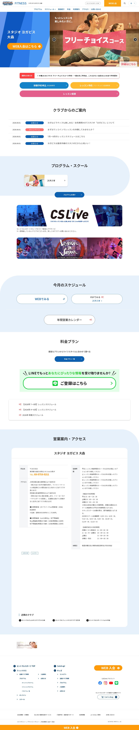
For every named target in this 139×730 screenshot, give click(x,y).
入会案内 (43, 674)
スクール (22, 699)
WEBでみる (42, 299)
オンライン (22, 695)
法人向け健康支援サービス (42, 715)
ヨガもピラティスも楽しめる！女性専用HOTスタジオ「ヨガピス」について (81, 122)
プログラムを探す (69, 195)
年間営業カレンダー (69, 320)
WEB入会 (113, 3)
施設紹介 (61, 9)
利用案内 (76, 9)
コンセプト (63, 674)
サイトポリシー (21, 722)
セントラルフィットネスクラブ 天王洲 (67, 620)
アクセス (85, 9)
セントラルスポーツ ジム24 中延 (99, 620)
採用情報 (82, 715)
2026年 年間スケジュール (32, 415)
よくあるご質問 (95, 715)
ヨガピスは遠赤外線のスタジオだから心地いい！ (69, 143)
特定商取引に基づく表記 (48, 722)
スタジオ (96, 301)
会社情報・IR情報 (23, 715)
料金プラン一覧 (69, 359)
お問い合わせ (96, 9)
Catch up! (61, 666)
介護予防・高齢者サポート (65, 715)
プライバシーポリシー (33, 722)
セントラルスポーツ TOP (26, 666)
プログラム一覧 (26, 691)
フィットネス (21, 670)
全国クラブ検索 (24, 674)
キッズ (59, 670)
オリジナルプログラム (27, 682)
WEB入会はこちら (25, 46)
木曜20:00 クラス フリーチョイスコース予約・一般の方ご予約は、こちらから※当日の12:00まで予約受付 (78, 76)
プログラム (38, 9)
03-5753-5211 (41, 474)
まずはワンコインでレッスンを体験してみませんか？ (71, 129)
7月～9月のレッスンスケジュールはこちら (66, 136)
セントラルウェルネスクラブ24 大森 (33, 620)
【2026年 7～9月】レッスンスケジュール (39, 404)
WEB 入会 (108, 668)
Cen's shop (109, 697)
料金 (68, 9)
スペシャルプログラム (27, 687)
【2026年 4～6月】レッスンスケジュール (39, 409)
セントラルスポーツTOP (93, 3)
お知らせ (43, 678)
